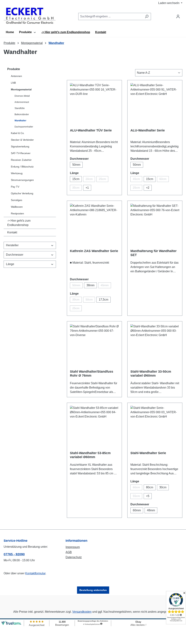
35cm (77, 188)
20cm (90, 179)
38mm (90, 285)
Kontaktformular (35, 573)
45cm (137, 179)
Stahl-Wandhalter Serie (148, 453)
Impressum (73, 547)
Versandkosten (82, 611)
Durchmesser (14, 254)
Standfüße (20, 108)
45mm (106, 286)
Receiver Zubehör (21, 159)
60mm (137, 510)
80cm (149, 487)
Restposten (17, 213)
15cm (75, 179)
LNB (13, 82)
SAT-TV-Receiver (21, 153)
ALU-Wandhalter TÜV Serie (91, 130)
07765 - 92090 (14, 554)
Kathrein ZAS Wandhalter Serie (94, 251)
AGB (69, 552)
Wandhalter (20, 120)
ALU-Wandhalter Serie (147, 130)
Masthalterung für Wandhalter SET (153, 253)
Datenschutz (74, 557)
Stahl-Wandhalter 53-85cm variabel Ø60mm (90, 455)
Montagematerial (21, 89)
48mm (151, 510)
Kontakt (12, 232)
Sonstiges (16, 200)
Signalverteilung (20, 146)
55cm (137, 496)
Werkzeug (17, 173)
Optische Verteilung (22, 193)
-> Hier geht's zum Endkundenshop (19, 223)
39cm (77, 300)
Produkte (13, 69)
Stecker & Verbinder (22, 139)
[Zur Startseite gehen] (30, 16)
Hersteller (12, 245)
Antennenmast (22, 102)
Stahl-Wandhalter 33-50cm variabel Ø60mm (150, 373)
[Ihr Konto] (178, 16)
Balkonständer (22, 114)
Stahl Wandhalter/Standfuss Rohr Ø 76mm (91, 373)
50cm (90, 300)
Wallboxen (17, 206)
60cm (164, 179)
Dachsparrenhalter (24, 126)
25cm (103, 179)
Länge (10, 264)
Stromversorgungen (22, 180)
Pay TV (15, 186)
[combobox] (110, 16)
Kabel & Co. (18, 133)
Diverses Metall (22, 96)
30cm (162, 487)
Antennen (16, 76)
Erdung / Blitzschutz (22, 166)
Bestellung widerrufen (93, 590)
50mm (76, 164)
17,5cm (103, 299)
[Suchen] (146, 16)
